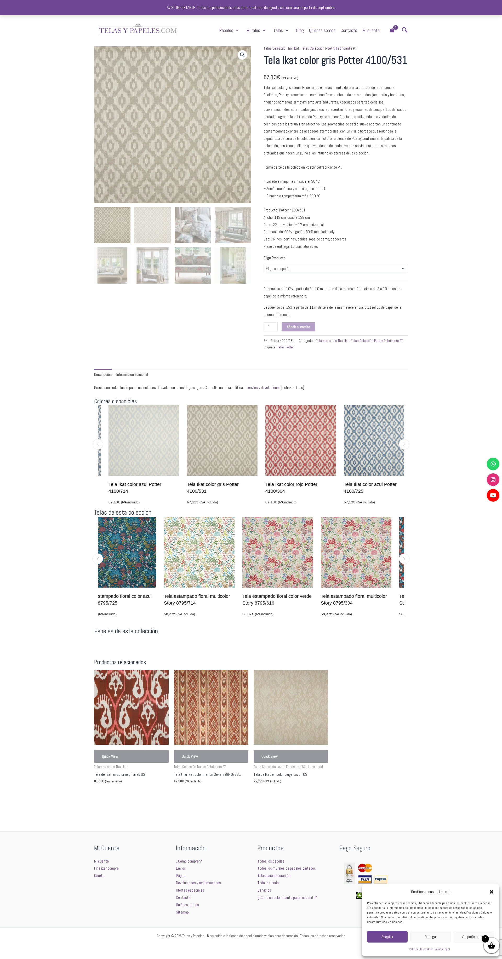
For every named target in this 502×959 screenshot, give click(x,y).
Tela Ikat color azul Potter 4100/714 (124, 488)
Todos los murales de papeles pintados (287, 868)
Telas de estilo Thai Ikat (281, 48)
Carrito (99, 875)
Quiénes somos (322, 30)
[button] (491, 891)
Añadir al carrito (298, 326)
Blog (300, 30)
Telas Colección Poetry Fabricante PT (329, 48)
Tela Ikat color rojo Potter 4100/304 (281, 488)
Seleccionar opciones (118, 793)
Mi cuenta (371, 30)
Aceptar (387, 936)
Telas (278, 30)
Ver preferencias (474, 936)
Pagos (180, 875)
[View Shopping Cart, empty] (391, 30)
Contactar (183, 897)
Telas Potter (285, 347)
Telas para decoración (274, 875)
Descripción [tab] (103, 374)
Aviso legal (443, 949)
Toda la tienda (268, 882)
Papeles (226, 30)
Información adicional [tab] (132, 374)
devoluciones (271, 387)
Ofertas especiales (190, 890)
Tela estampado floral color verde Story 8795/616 (213, 600)
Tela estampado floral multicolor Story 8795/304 (290, 600)
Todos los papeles (271, 861)
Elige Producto (275, 257)
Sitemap (182, 912)
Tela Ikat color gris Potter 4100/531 (202, 488)
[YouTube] (493, 495)
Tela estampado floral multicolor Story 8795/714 (133, 600)
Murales (253, 30)
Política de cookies (421, 949)
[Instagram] (493, 479)
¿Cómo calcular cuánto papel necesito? (287, 897)
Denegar (431, 936)
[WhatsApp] (493, 464)
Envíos (181, 868)
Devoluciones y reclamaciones (198, 882)
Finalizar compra (106, 868)
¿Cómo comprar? (189, 861)
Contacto (349, 30)
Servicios (264, 890)
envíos (253, 387)
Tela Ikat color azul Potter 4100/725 (359, 488)
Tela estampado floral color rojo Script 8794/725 (368, 600)
